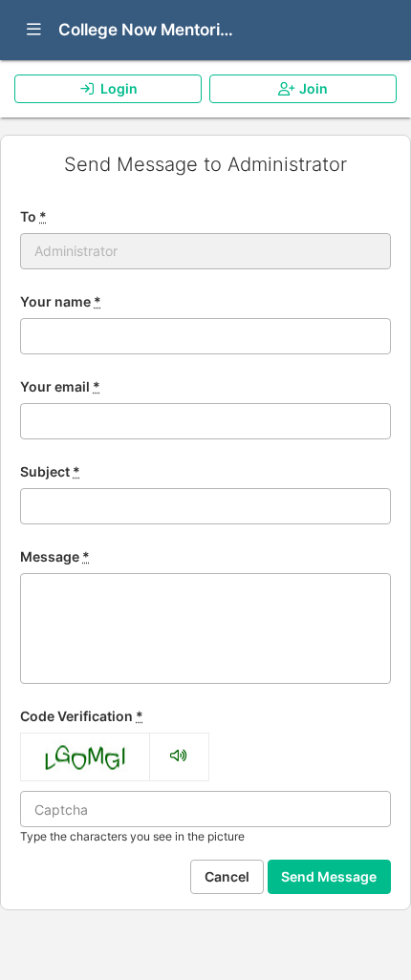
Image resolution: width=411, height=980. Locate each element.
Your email (60, 386)
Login (119, 88)
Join (313, 88)
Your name (60, 301)
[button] (34, 30)
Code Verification (81, 716)
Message (55, 556)
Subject (50, 471)
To (33, 216)
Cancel (227, 876)
